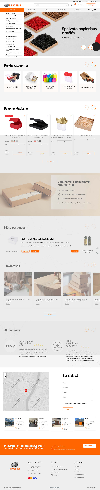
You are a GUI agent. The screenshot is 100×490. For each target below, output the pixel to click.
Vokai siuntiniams (10, 31)
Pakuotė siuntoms (10, 23)
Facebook (56, 472)
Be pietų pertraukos (36, 473)
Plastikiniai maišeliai (11, 39)
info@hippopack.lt (79, 1)
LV (83, 5)
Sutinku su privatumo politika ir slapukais (76, 403)
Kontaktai (77, 10)
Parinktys (25, 251)
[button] (83, 47)
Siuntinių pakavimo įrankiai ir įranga (13, 49)
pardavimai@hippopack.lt (60, 469)
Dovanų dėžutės (10, 44)
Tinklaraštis (62, 10)
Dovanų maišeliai (10, 46)
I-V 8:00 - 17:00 (35, 470)
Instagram (56, 475)
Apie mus (46, 10)
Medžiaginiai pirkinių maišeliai (13, 28)
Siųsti (67, 409)
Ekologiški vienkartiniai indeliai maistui (13, 53)
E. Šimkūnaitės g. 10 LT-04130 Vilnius (36, 467)
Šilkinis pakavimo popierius (12, 21)
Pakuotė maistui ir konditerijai (13, 16)
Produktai (12, 10)
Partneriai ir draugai (92, 9)
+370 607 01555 (92, 1)
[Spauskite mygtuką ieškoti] (66, 5)
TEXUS (94, 487)
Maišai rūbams (9, 26)
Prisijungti (91, 5)
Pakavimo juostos (10, 34)
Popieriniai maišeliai (11, 18)
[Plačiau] (62, 34)
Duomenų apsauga (55, 487)
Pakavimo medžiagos (11, 36)
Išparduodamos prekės (11, 57)
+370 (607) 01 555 (59, 466)
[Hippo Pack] (12, 5)
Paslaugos (31, 10)
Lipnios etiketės (10, 41)
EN (81, 5)
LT (78, 5)
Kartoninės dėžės (10, 13)
